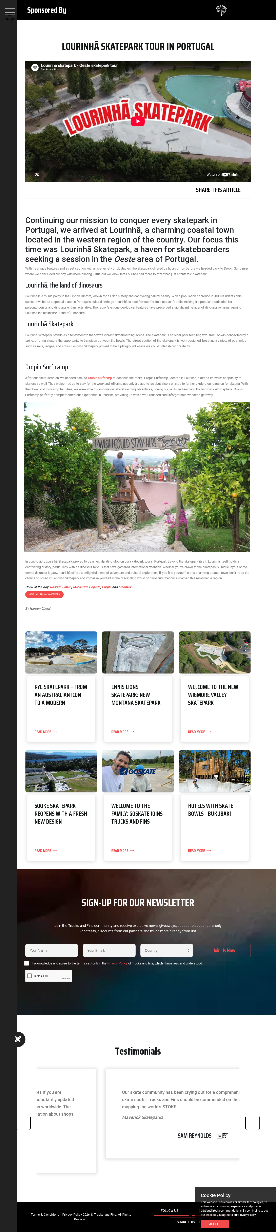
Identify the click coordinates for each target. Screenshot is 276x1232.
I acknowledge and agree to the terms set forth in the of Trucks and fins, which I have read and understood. (117, 963)
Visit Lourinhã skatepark (44, 594)
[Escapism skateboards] (183, 10)
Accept (215, 1224)
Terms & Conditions (45, 1214)
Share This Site (189, 1222)
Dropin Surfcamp (100, 378)
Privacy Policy (117, 963)
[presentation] (23, 1123)
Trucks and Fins (105, 1214)
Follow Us (169, 1211)
